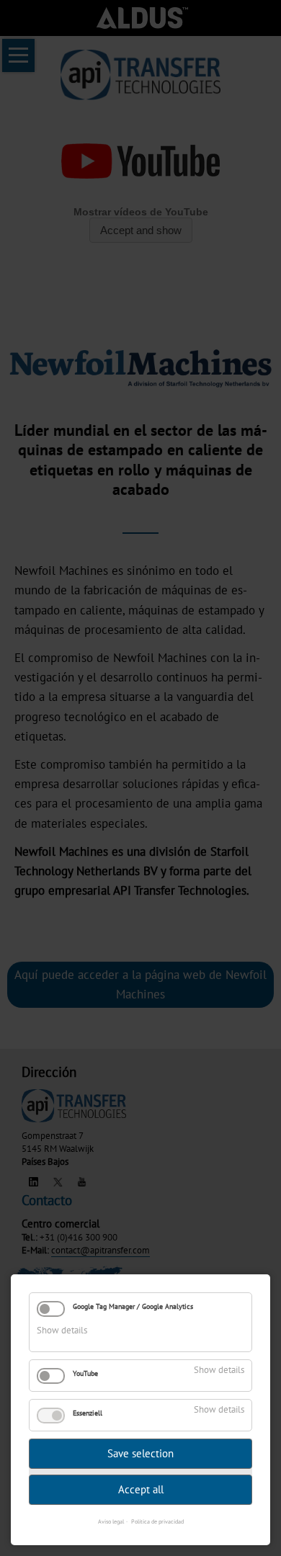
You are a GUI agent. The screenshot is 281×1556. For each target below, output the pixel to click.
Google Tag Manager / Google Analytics (133, 1306)
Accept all (141, 1489)
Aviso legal (111, 1521)
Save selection (140, 1453)
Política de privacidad (157, 1521)
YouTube (85, 1373)
